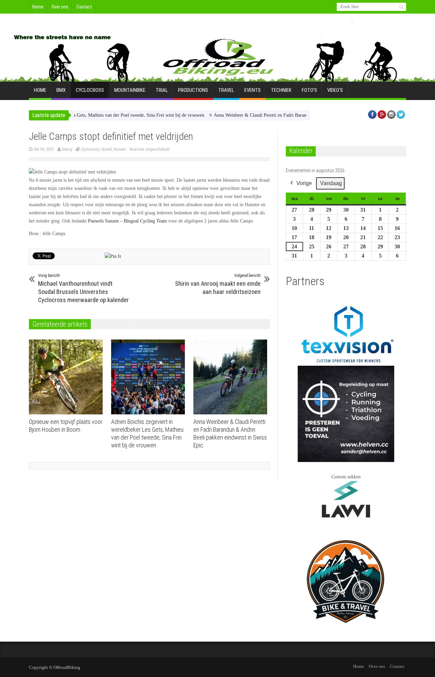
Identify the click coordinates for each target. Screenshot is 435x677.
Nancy (67, 149)
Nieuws (120, 149)
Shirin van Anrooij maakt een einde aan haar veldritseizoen (218, 284)
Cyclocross (90, 90)
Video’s (335, 90)
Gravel (106, 149)
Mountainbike (129, 90)
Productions (193, 90)
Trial (162, 90)
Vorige (304, 183)
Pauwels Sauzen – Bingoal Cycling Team (127, 221)
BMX (61, 90)
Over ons (60, 7)
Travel (226, 90)
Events (252, 90)
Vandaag (331, 183)
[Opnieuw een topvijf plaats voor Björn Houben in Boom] (67, 377)
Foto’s (309, 90)
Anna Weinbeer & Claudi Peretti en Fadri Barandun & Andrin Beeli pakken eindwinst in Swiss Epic (296, 115)
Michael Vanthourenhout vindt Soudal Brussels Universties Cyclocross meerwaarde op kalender (83, 288)
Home (38, 7)
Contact (84, 7)
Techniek (281, 90)
